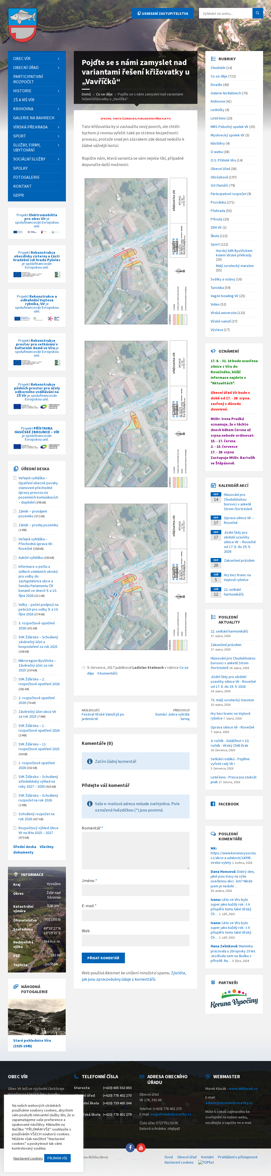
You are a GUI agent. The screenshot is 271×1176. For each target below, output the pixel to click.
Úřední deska (35, 468)
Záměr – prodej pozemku (38, 525)
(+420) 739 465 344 (117, 1103)
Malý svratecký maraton (235, 265)
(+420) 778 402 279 (117, 1114)
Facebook (229, 803)
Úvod (169, 1157)
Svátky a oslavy (223, 279)
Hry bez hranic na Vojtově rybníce (237, 577)
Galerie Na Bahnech (226, 93)
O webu (217, 151)
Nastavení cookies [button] (28, 1158)
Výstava (217, 329)
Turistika (217, 287)
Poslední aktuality (229, 619)
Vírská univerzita (224, 312)
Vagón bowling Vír (224, 295)
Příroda (216, 219)
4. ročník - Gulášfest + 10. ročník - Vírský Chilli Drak (230, 743)
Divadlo (216, 84)
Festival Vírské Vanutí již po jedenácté (103, 716)
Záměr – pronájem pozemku (33, 513)
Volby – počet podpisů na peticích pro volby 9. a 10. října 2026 (38, 609)
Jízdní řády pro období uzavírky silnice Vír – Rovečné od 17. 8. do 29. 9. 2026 (240, 542)
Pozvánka (218, 202)
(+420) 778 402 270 (117, 1095)
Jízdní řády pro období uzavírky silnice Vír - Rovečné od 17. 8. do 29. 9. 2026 (233, 681)
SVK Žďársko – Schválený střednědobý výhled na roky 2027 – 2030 (38, 781)
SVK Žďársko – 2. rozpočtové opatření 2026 (39, 681)
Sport (215, 244)
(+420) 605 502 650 (117, 1087)
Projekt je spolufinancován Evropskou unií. (37, 220)
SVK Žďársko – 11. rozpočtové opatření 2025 (39, 746)
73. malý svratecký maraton (232, 700)
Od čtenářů (219, 185)
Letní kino (218, 118)
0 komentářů (107, 673)
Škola (215, 235)
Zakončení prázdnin (239, 560)
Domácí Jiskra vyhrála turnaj (172, 716)
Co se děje (219, 76)
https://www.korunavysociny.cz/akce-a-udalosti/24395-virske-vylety (234, 855)
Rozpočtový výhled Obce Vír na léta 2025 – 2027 (38, 830)
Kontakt (207, 1157)
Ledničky (217, 109)
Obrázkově (219, 177)
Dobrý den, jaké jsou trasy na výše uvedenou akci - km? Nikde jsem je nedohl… (233, 878)
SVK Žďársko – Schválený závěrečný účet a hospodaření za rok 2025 (38, 642)
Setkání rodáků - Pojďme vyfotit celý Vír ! (230, 761)
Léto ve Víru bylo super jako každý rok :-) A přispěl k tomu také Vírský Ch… (231, 906)
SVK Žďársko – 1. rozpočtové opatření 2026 (39, 728)
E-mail (89, 905)
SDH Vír (216, 227)
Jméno (89, 880)
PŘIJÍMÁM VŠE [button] (57, 1158)
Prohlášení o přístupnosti (238, 1157)
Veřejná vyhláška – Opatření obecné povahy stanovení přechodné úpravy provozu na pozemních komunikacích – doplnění (38, 490)
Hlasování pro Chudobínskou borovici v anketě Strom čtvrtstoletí (238, 501)
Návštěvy (218, 143)
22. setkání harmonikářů (234, 592)
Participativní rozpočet (228, 193)
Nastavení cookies (179, 1162)
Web (86, 930)
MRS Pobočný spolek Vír (230, 126)
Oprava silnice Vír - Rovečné (232, 727)
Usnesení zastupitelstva (164, 13)
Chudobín (218, 67)
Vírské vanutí (221, 321)
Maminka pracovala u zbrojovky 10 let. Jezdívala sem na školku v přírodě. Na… (233, 953)
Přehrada (218, 210)
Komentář (92, 828)
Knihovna (218, 101)
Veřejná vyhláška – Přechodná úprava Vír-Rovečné (36, 544)
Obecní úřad (220, 168)
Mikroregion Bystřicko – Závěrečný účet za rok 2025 (37, 665)
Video (215, 304)
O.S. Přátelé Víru (223, 160)
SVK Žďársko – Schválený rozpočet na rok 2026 (38, 798)
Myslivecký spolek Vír (228, 135)
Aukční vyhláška (31, 557)
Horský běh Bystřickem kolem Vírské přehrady (234, 252)
